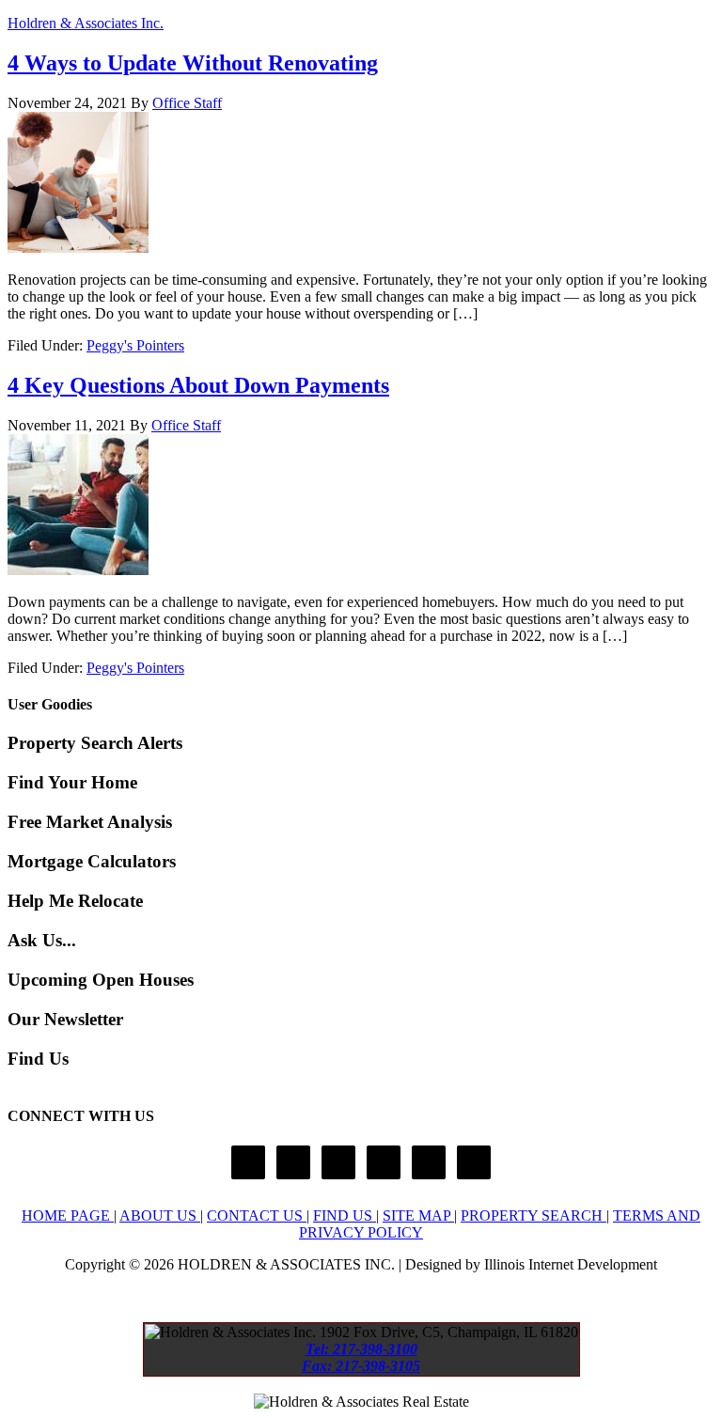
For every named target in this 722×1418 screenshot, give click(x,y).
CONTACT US (256, 1215)
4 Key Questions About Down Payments (198, 385)
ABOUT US (159, 1215)
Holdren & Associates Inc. (86, 23)
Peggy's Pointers (135, 345)
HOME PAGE (68, 1215)
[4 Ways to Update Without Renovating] (78, 248)
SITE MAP (418, 1215)
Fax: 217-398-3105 (361, 1366)
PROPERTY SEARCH (533, 1215)
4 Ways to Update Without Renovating (193, 63)
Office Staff (187, 103)
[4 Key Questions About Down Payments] (78, 570)
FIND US (344, 1215)
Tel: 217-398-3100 (361, 1349)
